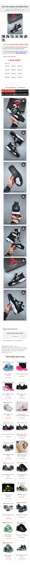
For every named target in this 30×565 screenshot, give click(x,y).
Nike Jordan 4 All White (8, 415)
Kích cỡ (7, 63)
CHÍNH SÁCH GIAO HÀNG (22, 91)
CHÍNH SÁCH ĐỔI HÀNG (22, 94)
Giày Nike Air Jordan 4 (13, 346)
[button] (1, 24)
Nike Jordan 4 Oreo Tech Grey (22, 475)
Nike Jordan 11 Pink (21, 374)
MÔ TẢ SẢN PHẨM (8, 91)
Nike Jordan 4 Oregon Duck (8, 475)
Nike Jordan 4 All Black (22, 394)
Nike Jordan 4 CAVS (8, 434)
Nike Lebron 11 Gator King (21, 555)
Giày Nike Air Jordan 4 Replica (8, 347)
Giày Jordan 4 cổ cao (22, 349)
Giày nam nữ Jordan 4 (6, 350)
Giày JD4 (3, 349)
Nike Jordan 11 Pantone (8, 374)
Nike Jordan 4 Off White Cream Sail (22, 455)
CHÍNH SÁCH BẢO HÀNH (8, 94)
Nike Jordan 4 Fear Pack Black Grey (22, 435)
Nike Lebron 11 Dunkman (8, 555)
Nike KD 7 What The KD (8, 515)
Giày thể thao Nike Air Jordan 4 (20, 347)
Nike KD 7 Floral (21, 494)
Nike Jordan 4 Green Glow (8, 455)
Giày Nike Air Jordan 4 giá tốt (12, 349)
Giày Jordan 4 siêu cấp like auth (17, 350)
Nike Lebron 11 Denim (21, 535)
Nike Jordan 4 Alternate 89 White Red (22, 415)
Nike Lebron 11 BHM (21, 514)
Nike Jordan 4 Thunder (8, 495)
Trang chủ (7, 10)
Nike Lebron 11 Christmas (8, 535)
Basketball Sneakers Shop (7, 352)
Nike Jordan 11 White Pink (8, 394)
